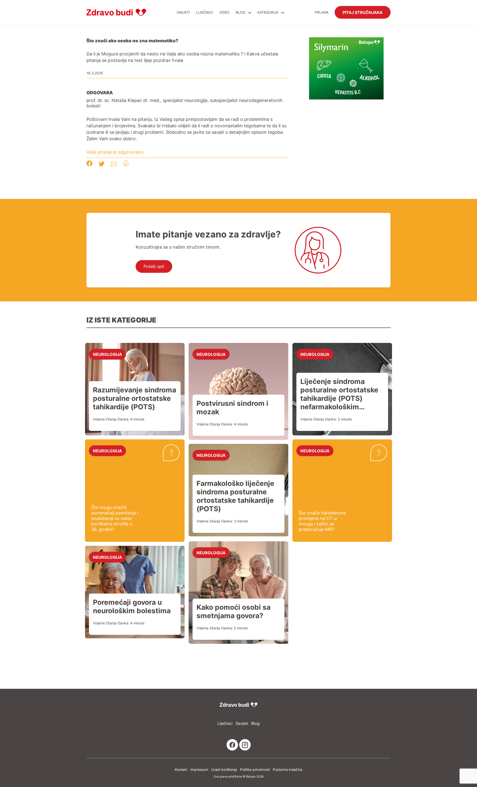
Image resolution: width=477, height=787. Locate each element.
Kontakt (181, 769)
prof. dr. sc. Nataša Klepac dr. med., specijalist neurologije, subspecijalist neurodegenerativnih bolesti (184, 102)
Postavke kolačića (287, 769)
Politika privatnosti (255, 769)
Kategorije (268, 12)
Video (224, 12)
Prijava (321, 12)
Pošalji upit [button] (154, 266)
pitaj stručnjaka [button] (363, 12)
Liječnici (204, 12)
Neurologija (107, 354)
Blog (240, 12)
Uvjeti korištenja (224, 769)
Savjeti (183, 12)
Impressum (199, 769)
